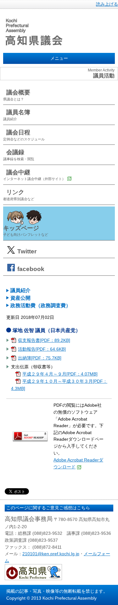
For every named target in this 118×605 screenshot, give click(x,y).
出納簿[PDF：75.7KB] (39, 357)
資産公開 (20, 298)
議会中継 (34, 175)
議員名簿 (16, 115)
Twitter (26, 251)
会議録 (18, 155)
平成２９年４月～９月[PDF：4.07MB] (60, 373)
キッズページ (25, 231)
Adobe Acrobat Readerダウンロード (78, 463)
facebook (30, 269)
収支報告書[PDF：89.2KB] (44, 340)
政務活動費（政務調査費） (40, 305)
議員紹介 (20, 290)
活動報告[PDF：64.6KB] (42, 349)
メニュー (59, 58)
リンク (18, 195)
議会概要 (16, 95)
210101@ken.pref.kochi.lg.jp (50, 553)
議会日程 (24, 135)
